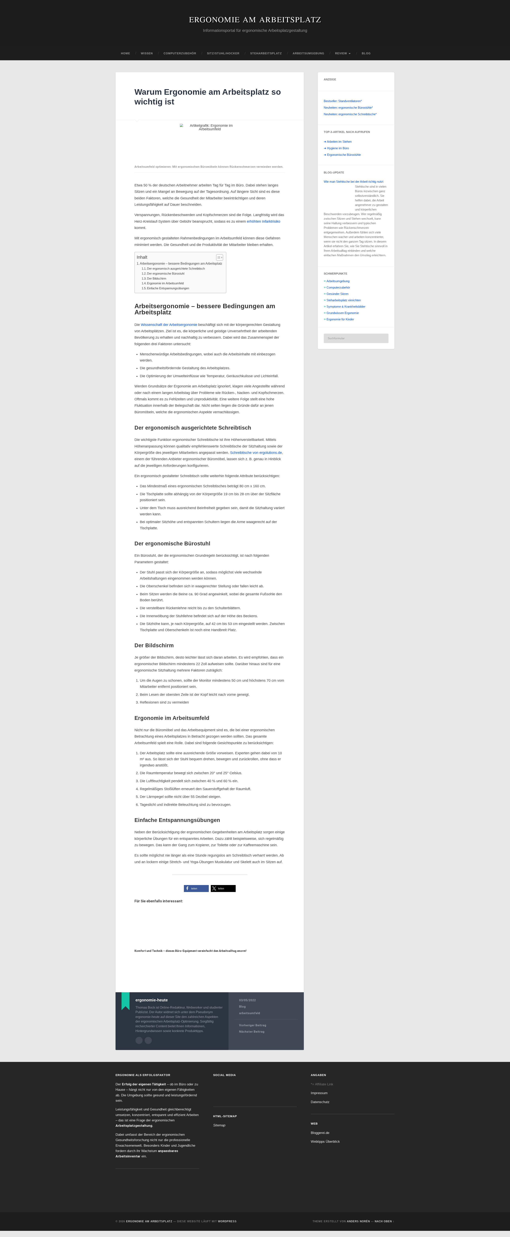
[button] (196, 895)
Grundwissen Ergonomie (343, 313)
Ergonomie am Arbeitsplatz (255, 19)
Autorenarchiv (139, 1046)
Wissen (147, 53)
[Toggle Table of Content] (222, 257)
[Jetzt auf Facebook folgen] (219, 1095)
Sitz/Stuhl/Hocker (223, 53)
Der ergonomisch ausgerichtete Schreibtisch (177, 268)
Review (341, 53)
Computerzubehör (180, 53)
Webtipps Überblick (325, 1148)
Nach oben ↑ (384, 1227)
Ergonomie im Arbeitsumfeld (166, 283)
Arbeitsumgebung (308, 53)
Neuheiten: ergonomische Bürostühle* (349, 107)
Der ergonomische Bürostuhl (166, 273)
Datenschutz (320, 1108)
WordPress (227, 1227)
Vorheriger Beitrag (252, 1031)
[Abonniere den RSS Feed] (246, 1095)
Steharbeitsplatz (266, 53)
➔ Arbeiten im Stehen (338, 141)
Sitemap (219, 1131)
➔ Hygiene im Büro (336, 148)
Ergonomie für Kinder (341, 319)
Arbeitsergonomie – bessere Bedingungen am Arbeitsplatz (183, 263)
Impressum (319, 1099)
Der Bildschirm (157, 278)
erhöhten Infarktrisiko (264, 221)
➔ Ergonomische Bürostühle (343, 155)
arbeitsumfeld (249, 1019)
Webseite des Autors (148, 1046)
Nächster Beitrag (251, 1038)
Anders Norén (358, 1227)
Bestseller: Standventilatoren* (343, 101)
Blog (366, 53)
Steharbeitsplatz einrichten (344, 300)
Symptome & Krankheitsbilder (346, 306)
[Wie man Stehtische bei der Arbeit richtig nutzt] (338, 196)
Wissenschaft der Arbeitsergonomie (169, 325)
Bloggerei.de (320, 1139)
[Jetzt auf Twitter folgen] (233, 1095)
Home (125, 53)
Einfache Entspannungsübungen (168, 288)
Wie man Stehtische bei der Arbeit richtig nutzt (355, 181)
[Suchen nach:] (356, 338)
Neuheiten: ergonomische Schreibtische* (351, 114)
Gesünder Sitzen (337, 293)
